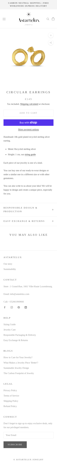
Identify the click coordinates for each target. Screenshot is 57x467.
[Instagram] (12, 307)
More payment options (28, 129)
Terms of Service (11, 395)
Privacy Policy (10, 390)
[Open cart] (53, 18)
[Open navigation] (4, 19)
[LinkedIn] (26, 307)
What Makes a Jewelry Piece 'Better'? (21, 362)
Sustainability (10, 269)
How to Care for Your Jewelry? (18, 357)
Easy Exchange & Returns (24, 221)
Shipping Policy (11, 401)
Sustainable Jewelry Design (16, 368)
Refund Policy (10, 406)
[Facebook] (5, 307)
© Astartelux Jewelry (28, 459)
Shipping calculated (29, 104)
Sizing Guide (10, 324)
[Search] (48, 18)
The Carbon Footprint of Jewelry (19, 373)
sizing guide (30, 154)
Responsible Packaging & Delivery (20, 335)
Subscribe (15, 445)
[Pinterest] (19, 307)
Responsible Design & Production (21, 210)
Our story (8, 264)
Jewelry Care (10, 329)
